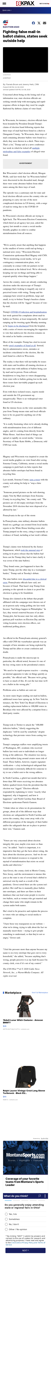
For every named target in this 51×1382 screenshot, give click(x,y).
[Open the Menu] (4, 3)
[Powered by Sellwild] (44, 1138)
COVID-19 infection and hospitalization (29, 311)
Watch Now (43, 3)
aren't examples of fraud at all (22, 345)
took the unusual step (30, 550)
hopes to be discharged (18, 325)
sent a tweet (34, 479)
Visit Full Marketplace (40, 993)
